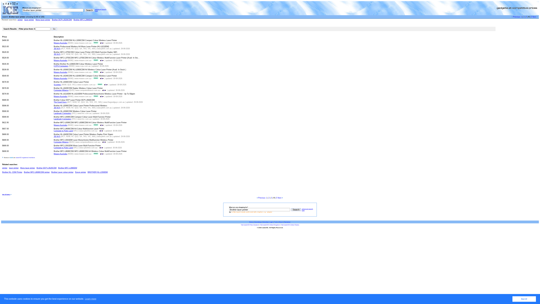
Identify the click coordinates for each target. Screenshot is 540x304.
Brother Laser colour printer (62, 172)
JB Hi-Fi (57, 49)
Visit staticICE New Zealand (250, 225)
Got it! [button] (524, 299)
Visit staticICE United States (290, 225)
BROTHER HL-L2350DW (98, 172)
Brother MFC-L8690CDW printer (37, 172)
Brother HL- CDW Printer (12, 172)
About (281, 222)
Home (251, 222)
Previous (516, 17)
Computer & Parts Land (63, 131)
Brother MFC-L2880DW (83, 20)
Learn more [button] (90, 299)
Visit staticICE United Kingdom (270, 225)
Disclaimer (287, 222)
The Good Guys (60, 102)
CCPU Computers (61, 66)
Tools (276, 222)
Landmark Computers (62, 113)
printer (20, 20)
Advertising (257, 222)
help (96, 11)
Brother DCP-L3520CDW (62, 20)
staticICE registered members (25, 157)
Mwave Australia (60, 43)
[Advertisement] (53, 184)
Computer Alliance (61, 90)
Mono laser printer (43, 20)
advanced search (100, 9)
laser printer (29, 20)
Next (534, 17)
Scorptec (57, 85)
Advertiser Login (267, 222)
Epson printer (80, 172)
